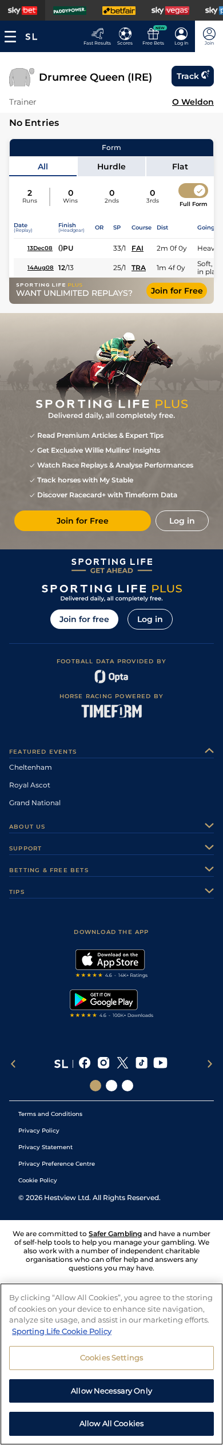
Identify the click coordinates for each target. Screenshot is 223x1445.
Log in (150, 619)
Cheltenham (30, 767)
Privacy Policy (38, 1130)
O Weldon (193, 102)
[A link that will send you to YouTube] (160, 1064)
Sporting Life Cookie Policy (62, 1331)
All (43, 166)
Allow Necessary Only (111, 1390)
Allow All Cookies (111, 1423)
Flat (180, 166)
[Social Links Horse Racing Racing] (111, 1085)
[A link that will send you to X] (122, 1064)
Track (188, 76)
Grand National (35, 802)
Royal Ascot (29, 785)
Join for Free (177, 291)
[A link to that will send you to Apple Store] (111, 964)
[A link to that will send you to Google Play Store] (112, 1004)
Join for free (84, 619)
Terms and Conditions (50, 1114)
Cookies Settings (111, 1357)
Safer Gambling (115, 1233)
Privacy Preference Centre (56, 1163)
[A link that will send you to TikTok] (141, 1064)
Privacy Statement (45, 1147)
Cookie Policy (37, 1180)
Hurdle (111, 166)
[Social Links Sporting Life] (95, 1085)
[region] (111, 1364)
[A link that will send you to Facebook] (84, 1064)
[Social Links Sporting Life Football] (127, 1085)
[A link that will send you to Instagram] (103, 1064)
